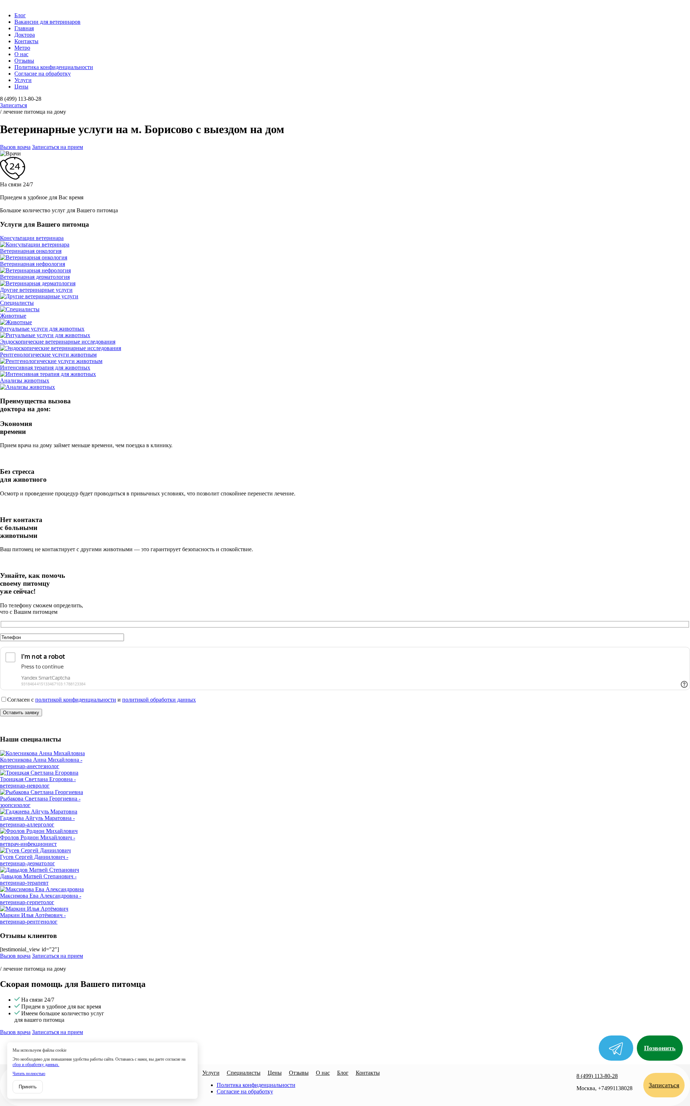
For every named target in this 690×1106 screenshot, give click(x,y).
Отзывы (24, 61)
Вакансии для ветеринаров (47, 22)
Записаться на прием (57, 147)
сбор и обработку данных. (36, 1064)
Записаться (13, 105)
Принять (28, 1086)
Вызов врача (15, 147)
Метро (22, 48)
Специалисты (244, 1073)
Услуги (23, 80)
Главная (24, 28)
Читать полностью (29, 1073)
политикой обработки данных (159, 700)
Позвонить (660, 1048)
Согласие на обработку (42, 74)
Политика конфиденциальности (53, 67)
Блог (20, 15)
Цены (21, 86)
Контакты (26, 41)
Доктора (24, 35)
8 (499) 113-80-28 (597, 1076)
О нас (21, 54)
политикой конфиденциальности (75, 700)
